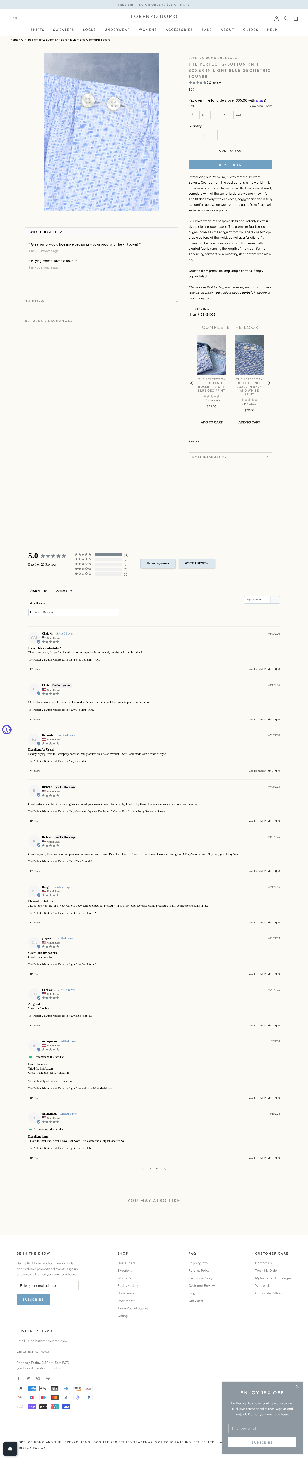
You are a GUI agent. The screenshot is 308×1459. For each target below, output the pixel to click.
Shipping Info (198, 1263)
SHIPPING (34, 301)
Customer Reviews (202, 1285)
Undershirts (126, 1300)
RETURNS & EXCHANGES (49, 321)
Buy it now (230, 165)
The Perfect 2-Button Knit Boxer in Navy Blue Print (57, 861)
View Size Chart (260, 106)
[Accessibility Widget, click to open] (7, 729)
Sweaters (125, 1270)
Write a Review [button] (196, 563)
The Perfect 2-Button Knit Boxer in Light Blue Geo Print (211, 384)
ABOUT (227, 30)
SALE (207, 30)
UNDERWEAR (117, 30)
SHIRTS (37, 30)
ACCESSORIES (179, 30)
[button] (270, 669)
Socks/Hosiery (128, 1285)
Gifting (123, 1316)
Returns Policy (199, 1270)
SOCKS (89, 30)
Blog (192, 1293)
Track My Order (266, 1270)
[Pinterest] (215, 440)
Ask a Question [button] (160, 563)
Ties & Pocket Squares (134, 1308)
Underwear (126, 1293)
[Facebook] (204, 440)
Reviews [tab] (35, 590)
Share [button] (36, 669)
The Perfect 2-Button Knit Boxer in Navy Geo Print (57, 709)
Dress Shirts (126, 1263)
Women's (124, 1278)
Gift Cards (196, 1300)
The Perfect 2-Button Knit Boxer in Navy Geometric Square (62, 811)
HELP (272, 30)
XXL (239, 115)
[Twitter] (209, 440)
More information (209, 457)
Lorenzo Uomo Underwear (214, 57)
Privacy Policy (31, 1447)
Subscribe (262, 1442)
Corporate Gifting (268, 1293)
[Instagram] (38, 1378)
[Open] (10, 1449)
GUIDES (250, 30)
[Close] (298, 1386)
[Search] (286, 18)
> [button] (165, 1169)
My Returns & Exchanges (273, 1278)
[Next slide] (269, 383)
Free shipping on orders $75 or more (154, 4)
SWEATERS (63, 30)
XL (226, 115)
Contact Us (263, 1263)
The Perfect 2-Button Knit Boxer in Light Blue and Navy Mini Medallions (70, 1088)
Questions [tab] (61, 590)
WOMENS (148, 30)
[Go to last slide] (192, 383)
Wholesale (263, 1285)
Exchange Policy (200, 1278)
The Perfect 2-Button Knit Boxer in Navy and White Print (249, 386)
